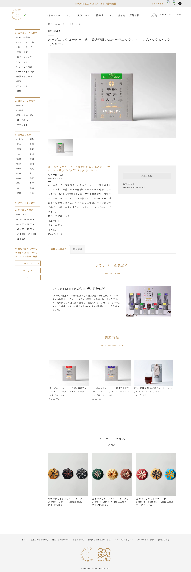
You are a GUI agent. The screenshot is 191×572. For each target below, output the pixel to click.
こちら (66, 216)
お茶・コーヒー (76, 24)
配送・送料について (27, 249)
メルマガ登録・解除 (27, 257)
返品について (128, 184)
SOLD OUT (147, 176)
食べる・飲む (60, 24)
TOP (50, 24)
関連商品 (77, 249)
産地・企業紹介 (59, 249)
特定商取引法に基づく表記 (134, 187)
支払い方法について (27, 253)
